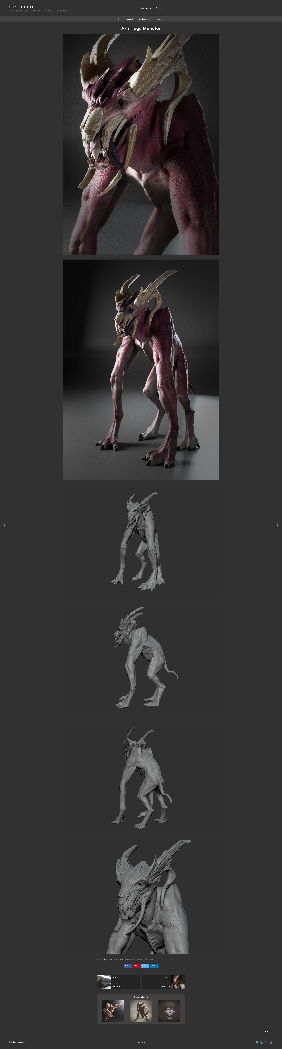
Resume (160, 8)
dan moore (22, 6)
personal (129, 19)
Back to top (142, 1042)
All (118, 19)
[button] (268, 1032)
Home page (146, 8)
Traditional (160, 19)
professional (144, 19)
